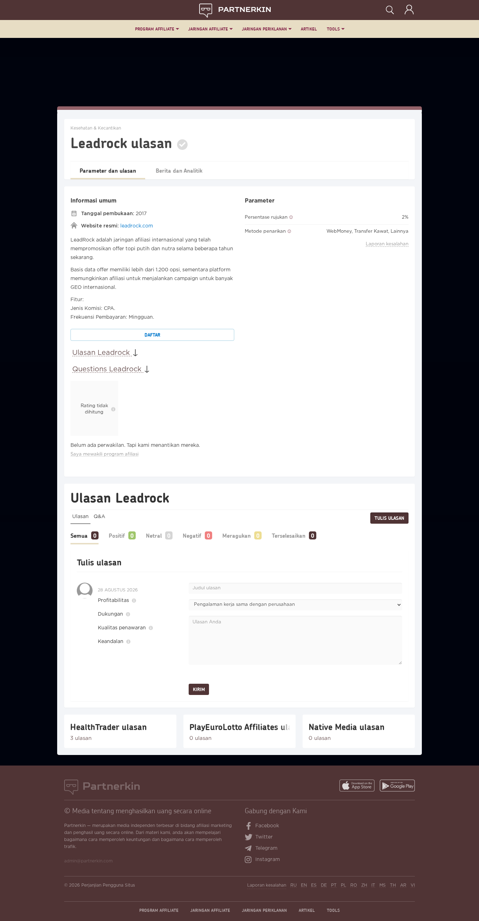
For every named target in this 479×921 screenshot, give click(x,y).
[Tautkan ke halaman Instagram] (250, 860)
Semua (79, 535)
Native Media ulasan (347, 727)
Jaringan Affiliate (208, 29)
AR (403, 885)
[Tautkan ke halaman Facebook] (249, 826)
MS (382, 885)
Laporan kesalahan (387, 244)
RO (353, 885)
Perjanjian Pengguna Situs (108, 885)
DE (324, 885)
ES (314, 885)
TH (393, 885)
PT (334, 885)
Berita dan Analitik (179, 170)
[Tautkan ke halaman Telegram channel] (250, 849)
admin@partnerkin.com (88, 861)
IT (373, 885)
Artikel (309, 29)
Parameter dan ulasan (108, 170)
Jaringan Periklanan (264, 29)
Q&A (99, 517)
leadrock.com (136, 226)
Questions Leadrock (107, 369)
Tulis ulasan (389, 518)
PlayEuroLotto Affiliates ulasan (239, 727)
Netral (154, 535)
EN (304, 885)
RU (293, 885)
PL (343, 885)
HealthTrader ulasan (108, 727)
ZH (364, 885)
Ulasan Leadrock (102, 353)
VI (413, 885)
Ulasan (80, 517)
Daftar (152, 335)
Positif (117, 535)
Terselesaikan (288, 535)
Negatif (192, 535)
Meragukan (236, 535)
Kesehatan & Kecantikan (95, 128)
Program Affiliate (154, 29)
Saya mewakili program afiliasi (104, 454)
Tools (333, 29)
